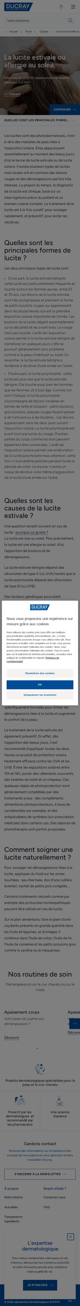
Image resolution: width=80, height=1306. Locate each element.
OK (40, 684)
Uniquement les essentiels (40, 695)
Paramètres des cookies (40, 673)
